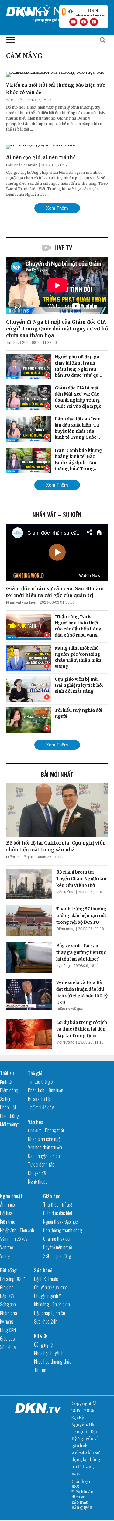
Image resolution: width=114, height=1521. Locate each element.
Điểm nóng (65, 929)
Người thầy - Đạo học (60, 1221)
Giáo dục (51, 1196)
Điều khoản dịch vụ (82, 1494)
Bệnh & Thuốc (46, 1278)
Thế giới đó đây (41, 1107)
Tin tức (40, 1370)
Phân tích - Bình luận (45, 1090)
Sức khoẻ (14, 100)
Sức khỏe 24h (45, 1321)
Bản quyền (81, 1507)
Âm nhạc (7, 1204)
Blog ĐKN (8, 1330)
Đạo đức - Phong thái (46, 1130)
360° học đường (57, 1255)
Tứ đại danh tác (41, 1164)
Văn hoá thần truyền (45, 1147)
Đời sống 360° (12, 1278)
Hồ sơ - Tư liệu (40, 1098)
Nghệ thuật (37, 1181)
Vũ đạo (6, 1255)
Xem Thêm (57, 208)
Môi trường (65, 892)
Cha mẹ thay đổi (56, 1238)
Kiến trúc (7, 1221)
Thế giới (35, 1073)
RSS (75, 1486)
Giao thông (9, 1115)
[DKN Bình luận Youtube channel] (84, 22)
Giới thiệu (80, 1481)
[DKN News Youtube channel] (73, 22)
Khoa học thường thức (52, 1361)
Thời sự (7, 1073)
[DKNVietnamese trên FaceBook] (70, 12)
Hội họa (6, 1213)
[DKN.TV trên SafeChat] (64, 12)
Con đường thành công (62, 1230)
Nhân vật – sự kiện (57, 514)
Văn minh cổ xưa (14, 1238)
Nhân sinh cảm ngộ (44, 1138)
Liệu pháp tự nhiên (21, 165)
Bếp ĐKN (7, 1295)
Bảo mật (79, 1502)
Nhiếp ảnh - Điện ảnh (17, 1230)
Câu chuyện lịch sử (44, 1156)
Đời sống (8, 1270)
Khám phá (8, 1313)
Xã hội (5, 1098)
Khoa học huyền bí (49, 1353)
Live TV (63, 247)
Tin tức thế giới (41, 1081)
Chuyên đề (37, 1173)
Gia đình (7, 1287)
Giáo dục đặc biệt (57, 1213)
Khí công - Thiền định (52, 1304)
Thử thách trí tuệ (57, 1204)
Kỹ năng (63, 966)
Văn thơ (6, 1247)
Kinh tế (6, 1081)
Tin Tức (12, 342)
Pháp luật (8, 1107)
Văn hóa (35, 1121)
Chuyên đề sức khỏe (51, 1287)
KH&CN (41, 1336)
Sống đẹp (8, 1304)
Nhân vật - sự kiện (21, 602)
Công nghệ (43, 1344)
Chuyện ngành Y (47, 1295)
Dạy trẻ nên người (58, 1247)
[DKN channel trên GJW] (90, 12)
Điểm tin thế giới (19, 857)
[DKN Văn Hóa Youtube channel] (94, 22)
